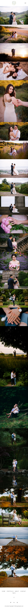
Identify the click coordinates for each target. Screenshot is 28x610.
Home (3, 591)
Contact (23, 591)
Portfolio (10, 591)
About (17, 591)
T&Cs (14, 593)
